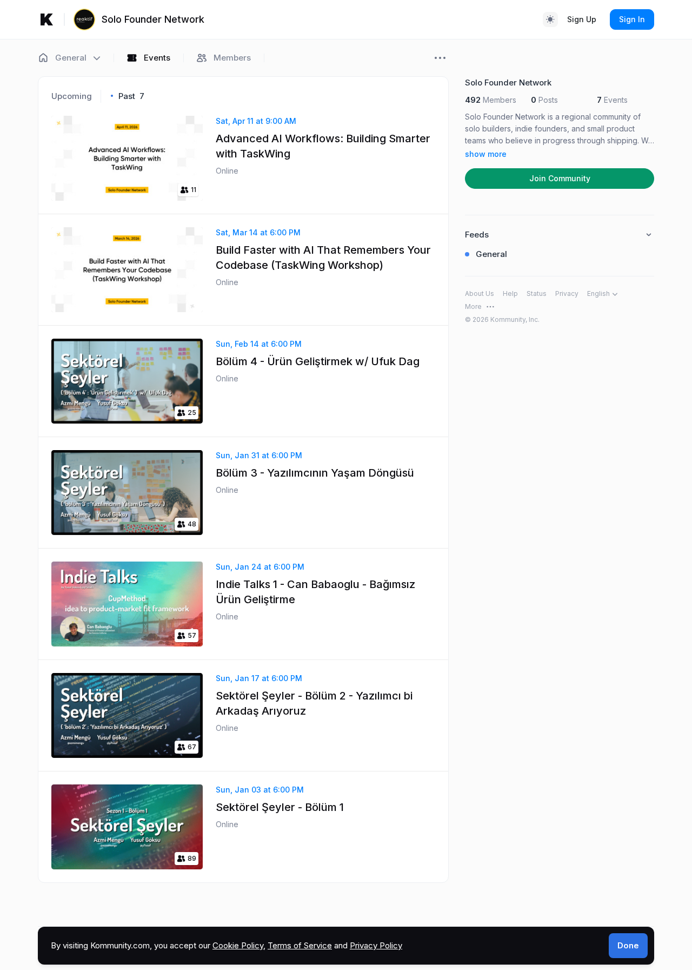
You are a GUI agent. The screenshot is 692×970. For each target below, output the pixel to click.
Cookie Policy (237, 945)
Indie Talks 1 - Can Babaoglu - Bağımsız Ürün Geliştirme (315, 592)
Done (628, 945)
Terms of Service (300, 945)
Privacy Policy (376, 945)
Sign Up (581, 19)
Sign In (632, 19)
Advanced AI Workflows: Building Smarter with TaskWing (323, 146)
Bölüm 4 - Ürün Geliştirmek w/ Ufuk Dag (318, 361)
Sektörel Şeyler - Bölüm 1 (280, 807)
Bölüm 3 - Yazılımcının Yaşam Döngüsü (315, 472)
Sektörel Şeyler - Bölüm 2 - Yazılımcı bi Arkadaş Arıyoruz (314, 703)
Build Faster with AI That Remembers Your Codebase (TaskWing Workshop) (323, 257)
